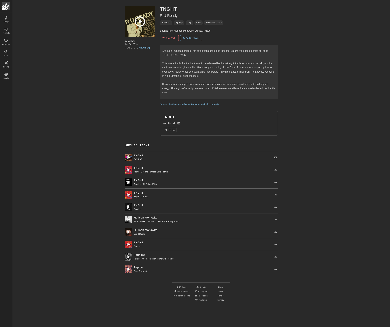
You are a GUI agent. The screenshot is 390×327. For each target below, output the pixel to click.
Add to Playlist (193, 38)
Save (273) (171, 38)
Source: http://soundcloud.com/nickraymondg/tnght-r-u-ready (189, 104)
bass (198, 22)
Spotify (202, 287)
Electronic (166, 22)
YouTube (202, 300)
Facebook (202, 295)
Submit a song (183, 295)
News (220, 291)
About (220, 287)
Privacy (220, 300)
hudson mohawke (214, 22)
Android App (183, 291)
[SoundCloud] (164, 123)
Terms (221, 295)
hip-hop (179, 22)
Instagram (202, 291)
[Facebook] (169, 123)
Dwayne (131, 41)
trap (189, 22)
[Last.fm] (178, 123)
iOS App (183, 287)
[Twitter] (174, 123)
